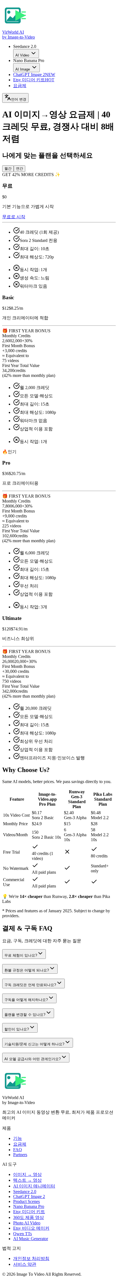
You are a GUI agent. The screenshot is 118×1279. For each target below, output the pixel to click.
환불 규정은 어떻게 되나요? (26, 970)
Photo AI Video (26, 1223)
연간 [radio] (19, 168)
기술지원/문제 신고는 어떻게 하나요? (34, 1044)
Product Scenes (26, 1201)
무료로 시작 (13, 216)
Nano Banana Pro (28, 1206)
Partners (20, 1154)
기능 (17, 1138)
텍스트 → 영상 (27, 1180)
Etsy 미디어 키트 (33, 79)
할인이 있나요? (16, 1029)
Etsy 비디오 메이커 (31, 1228)
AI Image (22, 69)
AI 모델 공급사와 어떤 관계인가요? (32, 1059)
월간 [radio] (8, 168)
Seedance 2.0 (24, 1191)
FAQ (17, 1149)
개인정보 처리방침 (31, 1258)
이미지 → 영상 (27, 1174)
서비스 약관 (24, 1264)
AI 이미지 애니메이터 (34, 1186)
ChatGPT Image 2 (34, 74)
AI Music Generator (30, 1238)
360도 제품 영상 (28, 1217)
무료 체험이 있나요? (20, 955)
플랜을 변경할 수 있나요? (24, 1015)
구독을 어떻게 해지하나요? (26, 1000)
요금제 (19, 85)
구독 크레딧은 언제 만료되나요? (30, 985)
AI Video (22, 55)
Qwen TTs (22, 1233)
